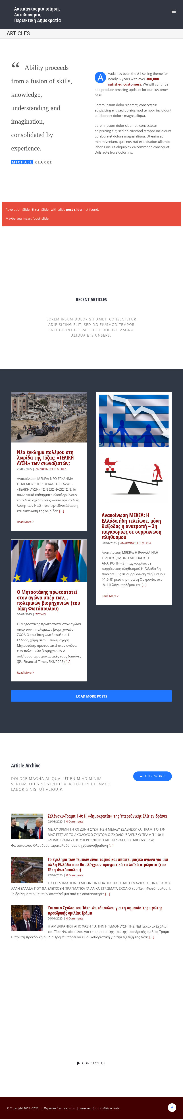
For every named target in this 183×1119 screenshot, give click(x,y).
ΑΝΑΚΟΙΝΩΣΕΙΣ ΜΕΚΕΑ (50, 469)
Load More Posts (91, 696)
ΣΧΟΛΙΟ (40, 614)
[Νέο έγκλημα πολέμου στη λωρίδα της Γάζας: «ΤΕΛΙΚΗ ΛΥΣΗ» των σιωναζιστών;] (49, 417)
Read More (24, 522)
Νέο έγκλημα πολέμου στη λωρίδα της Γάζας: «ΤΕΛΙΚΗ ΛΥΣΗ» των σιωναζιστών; (45, 458)
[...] (61, 511)
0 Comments (74, 821)
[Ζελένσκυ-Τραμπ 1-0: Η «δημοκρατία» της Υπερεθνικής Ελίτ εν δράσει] (27, 827)
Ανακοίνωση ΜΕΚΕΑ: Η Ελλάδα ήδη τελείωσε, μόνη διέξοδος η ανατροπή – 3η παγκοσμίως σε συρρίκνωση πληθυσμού (131, 526)
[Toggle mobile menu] (174, 11)
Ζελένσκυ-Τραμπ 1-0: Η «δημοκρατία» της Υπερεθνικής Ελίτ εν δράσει (107, 816)
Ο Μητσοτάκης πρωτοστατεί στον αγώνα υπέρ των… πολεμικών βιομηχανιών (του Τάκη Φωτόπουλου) (48, 600)
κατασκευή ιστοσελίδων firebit (100, 1108)
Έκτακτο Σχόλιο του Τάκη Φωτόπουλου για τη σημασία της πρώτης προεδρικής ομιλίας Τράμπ (105, 910)
